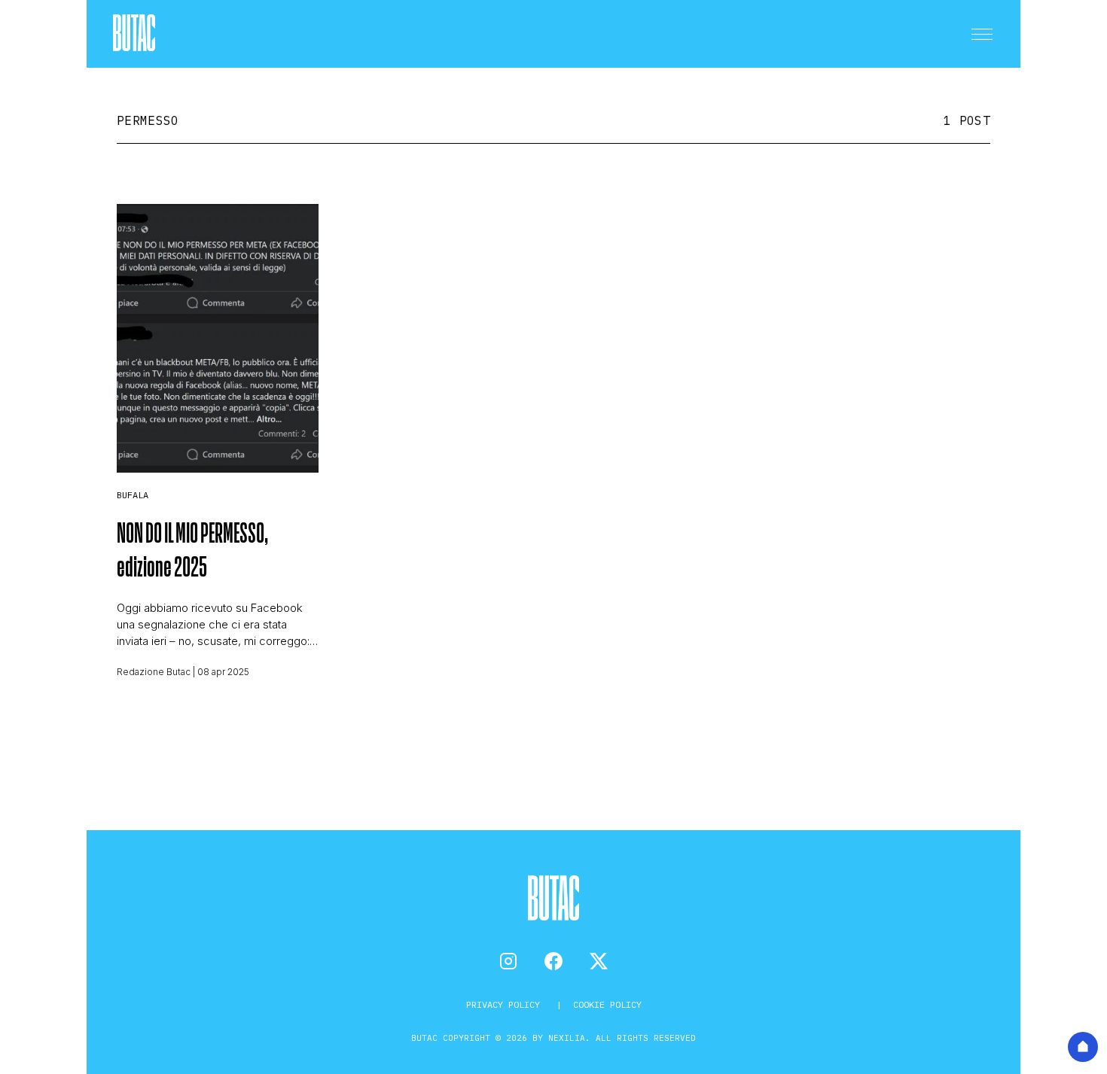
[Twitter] (599, 961)
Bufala (132, 494)
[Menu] (982, 33)
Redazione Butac (154, 671)
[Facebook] (553, 961)
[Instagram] (508, 961)
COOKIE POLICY (607, 1004)
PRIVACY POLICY (505, 1004)
